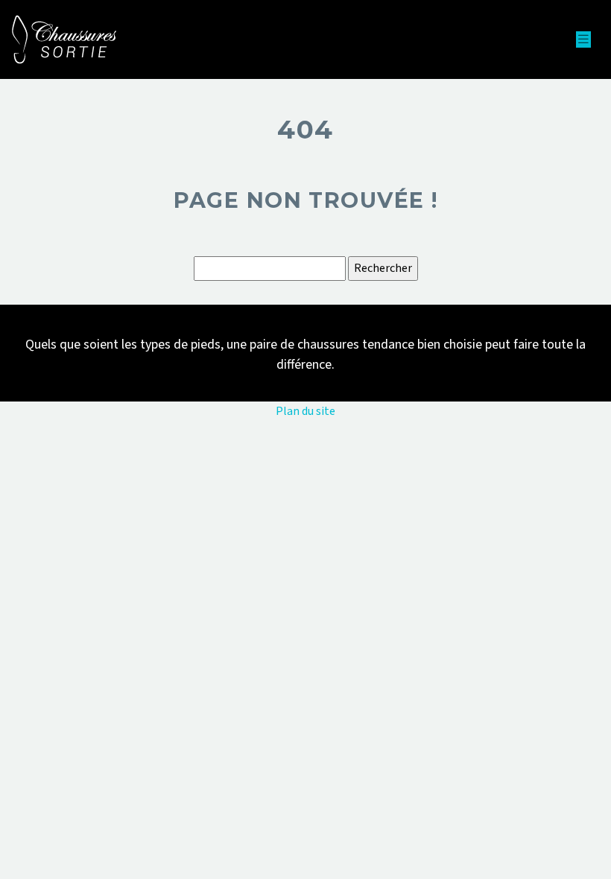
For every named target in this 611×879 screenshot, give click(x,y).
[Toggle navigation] (583, 39)
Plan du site (305, 411)
